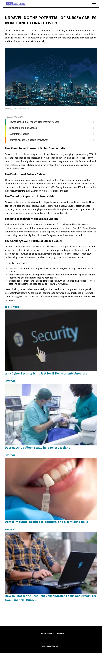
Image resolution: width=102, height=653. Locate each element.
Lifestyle (10, 381)
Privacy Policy (47, 633)
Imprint (60, 633)
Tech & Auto (12, 307)
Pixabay (26, 109)
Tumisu (15, 109)
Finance (9, 529)
